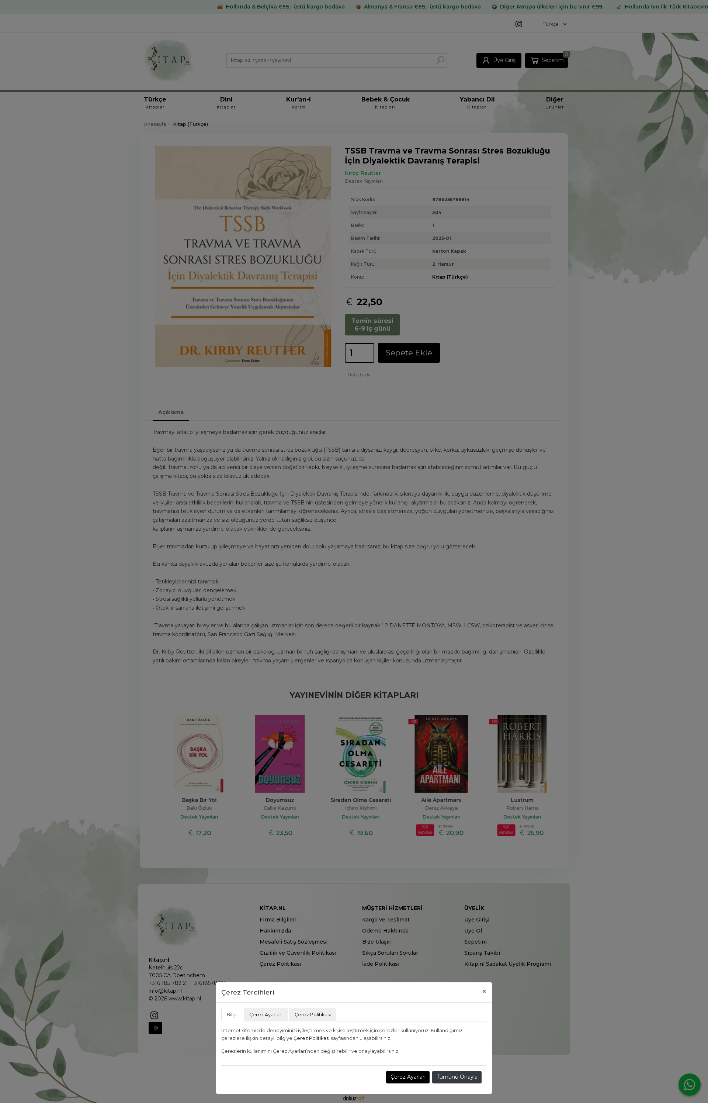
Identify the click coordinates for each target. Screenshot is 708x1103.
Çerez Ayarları (408, 1076)
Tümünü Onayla (457, 1076)
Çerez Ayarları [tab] (265, 1014)
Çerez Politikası (312, 1038)
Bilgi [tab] (232, 1014)
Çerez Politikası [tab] (313, 1014)
